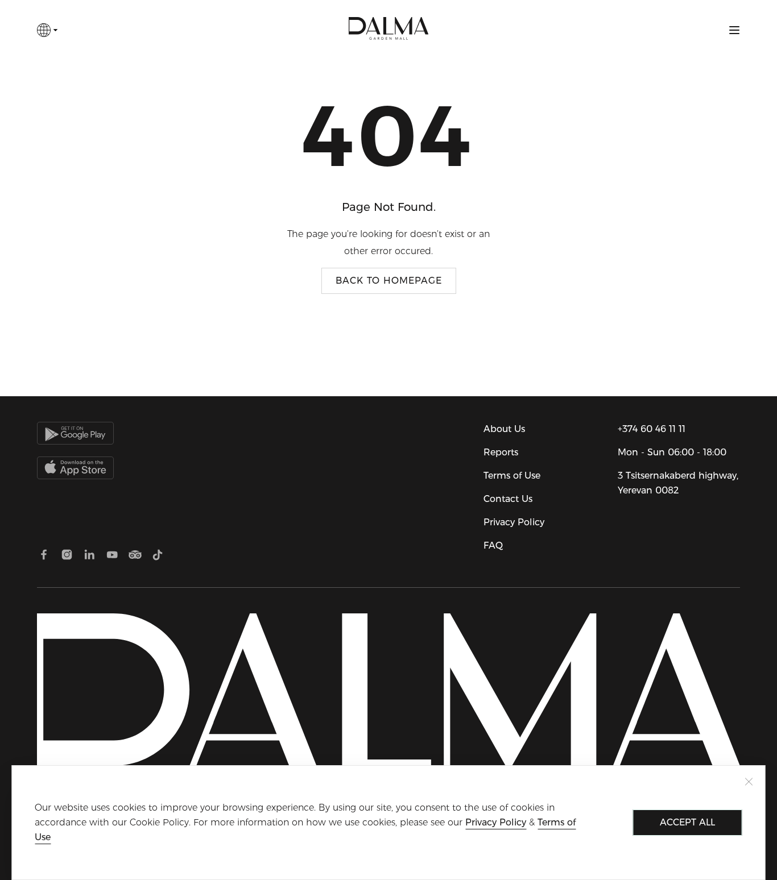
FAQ (493, 545)
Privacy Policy (513, 522)
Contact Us (507, 498)
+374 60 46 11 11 (651, 429)
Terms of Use (511, 475)
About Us (504, 429)
